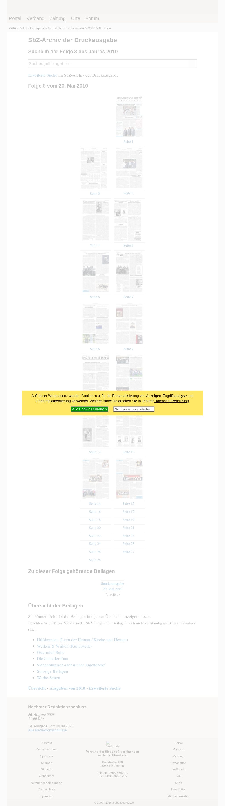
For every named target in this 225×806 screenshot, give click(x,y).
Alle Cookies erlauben (89, 409)
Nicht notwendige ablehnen (134, 409)
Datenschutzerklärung (171, 401)
